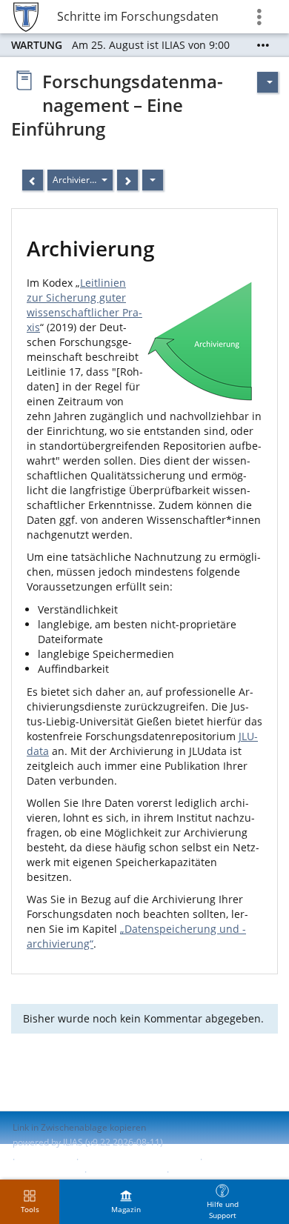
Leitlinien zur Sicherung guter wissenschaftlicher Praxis (84, 305)
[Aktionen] (152, 180)
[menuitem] (126, 1202)
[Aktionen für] (267, 82)
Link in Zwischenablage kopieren (79, 1127)
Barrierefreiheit (45, 1171)
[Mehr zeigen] (263, 45)
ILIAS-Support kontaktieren (138, 1159)
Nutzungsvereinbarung (220, 1171)
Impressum (45, 1159)
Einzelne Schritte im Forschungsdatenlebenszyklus (137, 16)
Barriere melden (125, 1171)
